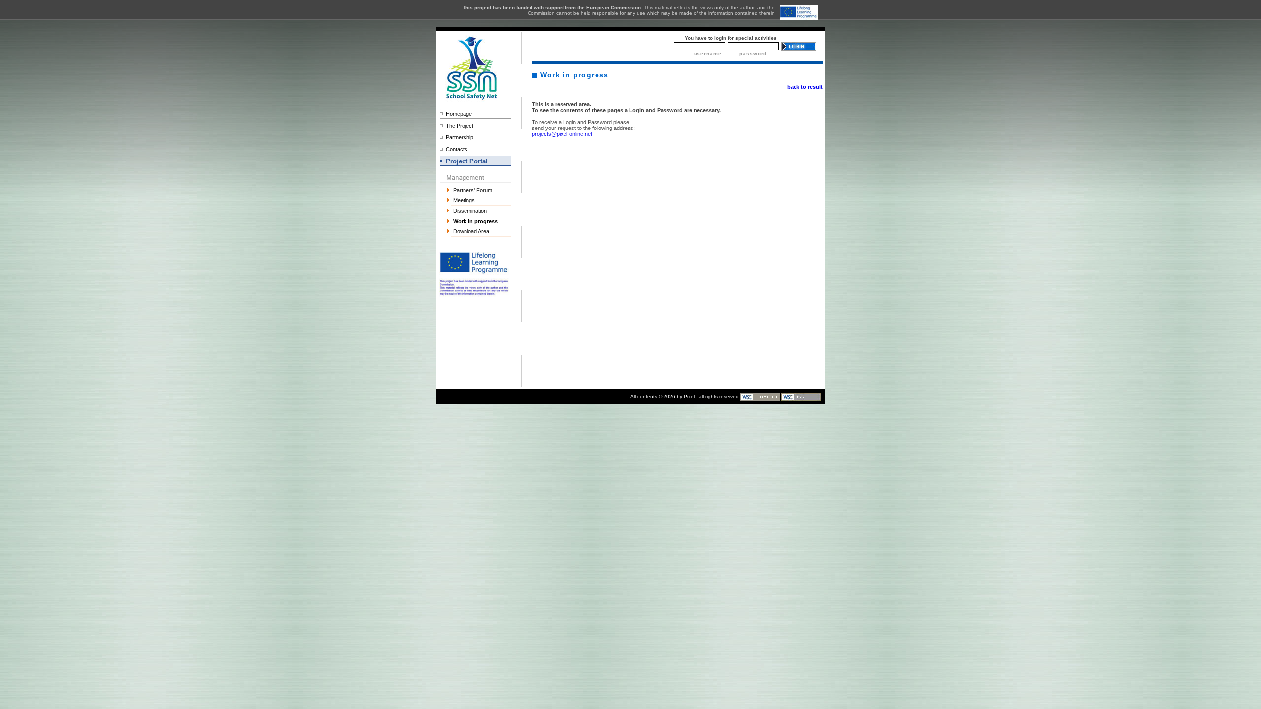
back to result (805, 87)
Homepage (459, 114)
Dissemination (470, 211)
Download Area (471, 231)
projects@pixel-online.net (562, 134)
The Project (459, 126)
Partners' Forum (472, 190)
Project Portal (467, 161)
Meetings (464, 200)
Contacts (456, 149)
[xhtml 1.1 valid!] (760, 396)
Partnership (459, 137)
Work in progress (475, 221)
